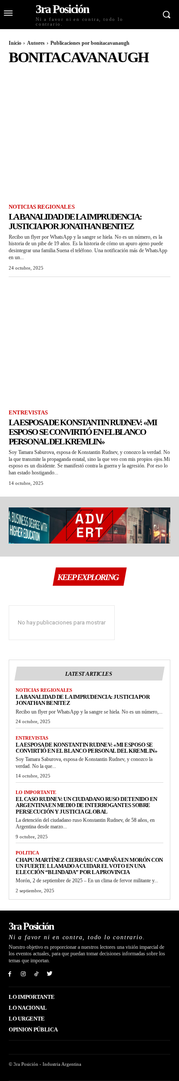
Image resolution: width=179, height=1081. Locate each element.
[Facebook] (9, 973)
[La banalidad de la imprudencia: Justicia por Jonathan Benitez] (89, 138)
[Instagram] (23, 973)
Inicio (15, 43)
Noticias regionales (42, 207)
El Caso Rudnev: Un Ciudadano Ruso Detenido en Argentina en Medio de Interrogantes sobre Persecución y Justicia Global (86, 805)
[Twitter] (49, 973)
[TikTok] (36, 973)
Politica (27, 852)
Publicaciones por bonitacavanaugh (89, 43)
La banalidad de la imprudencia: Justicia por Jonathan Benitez (75, 221)
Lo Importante (36, 792)
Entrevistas (28, 412)
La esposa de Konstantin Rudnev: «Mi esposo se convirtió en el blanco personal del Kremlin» (83, 431)
